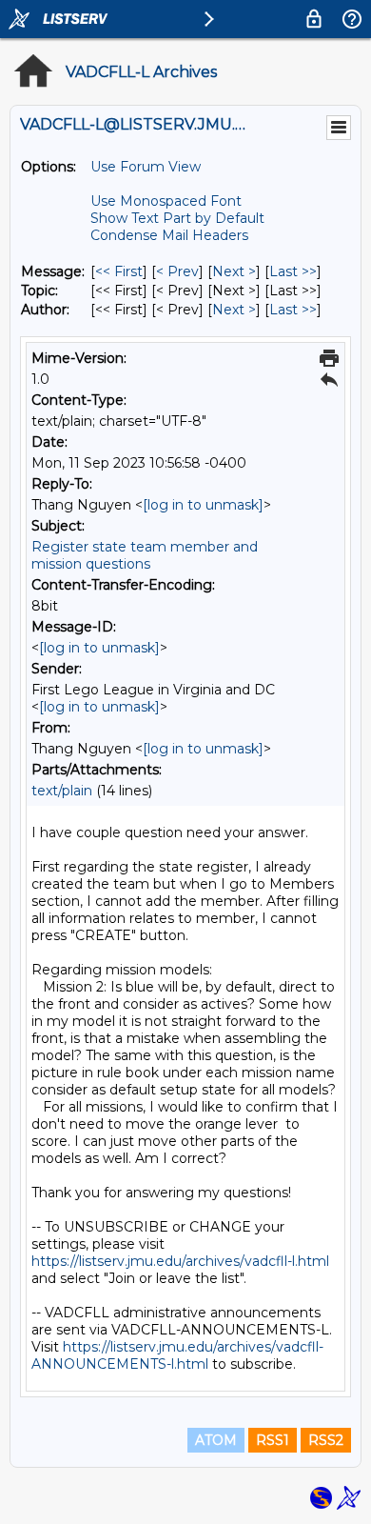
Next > (234, 271)
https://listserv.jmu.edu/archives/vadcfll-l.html (180, 1261)
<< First (119, 271)
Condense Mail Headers (169, 235)
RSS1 (272, 1440)
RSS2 (325, 1440)
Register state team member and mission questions (144, 555)
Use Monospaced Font (166, 201)
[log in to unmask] (203, 504)
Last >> (293, 271)
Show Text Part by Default (177, 218)
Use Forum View (145, 166)
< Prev (177, 271)
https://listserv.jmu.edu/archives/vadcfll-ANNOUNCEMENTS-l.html (177, 1355)
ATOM (216, 1440)
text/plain (61, 790)
